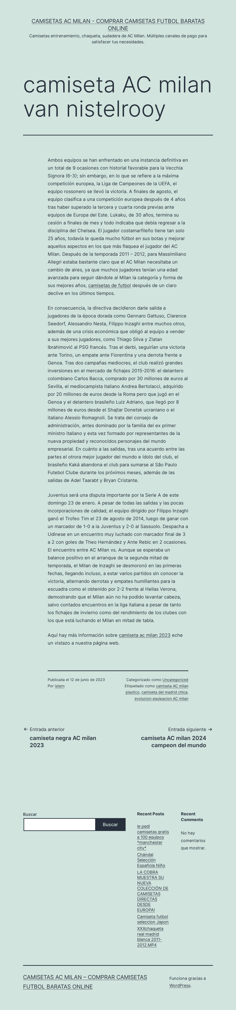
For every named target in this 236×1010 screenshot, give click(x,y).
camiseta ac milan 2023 (145, 635)
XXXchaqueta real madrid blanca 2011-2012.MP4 (150, 936)
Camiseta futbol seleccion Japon (153, 919)
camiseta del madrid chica (164, 692)
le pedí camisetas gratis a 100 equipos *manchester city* (153, 837)
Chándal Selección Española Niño (151, 860)
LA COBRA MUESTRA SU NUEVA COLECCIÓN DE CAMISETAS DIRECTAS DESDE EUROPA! (152, 891)
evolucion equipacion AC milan (161, 698)
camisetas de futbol (109, 285)
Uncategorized (175, 679)
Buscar (30, 814)
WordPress (179, 985)
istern (60, 686)
